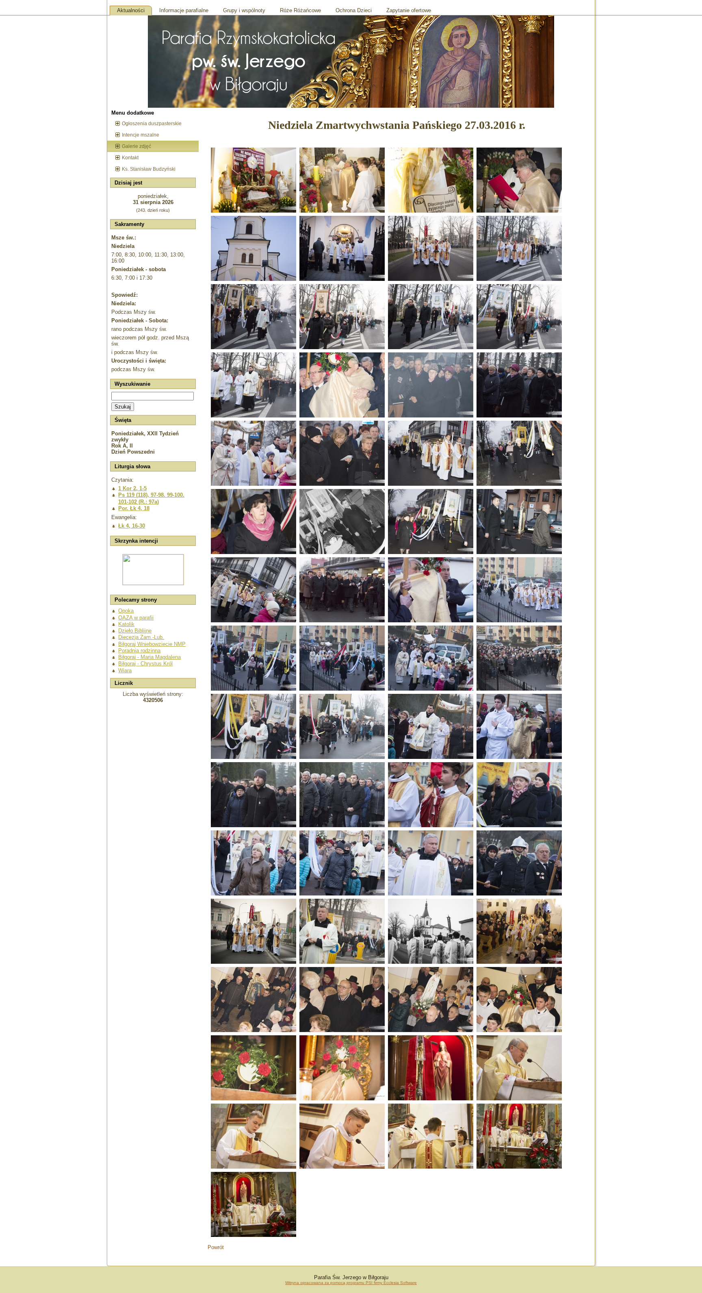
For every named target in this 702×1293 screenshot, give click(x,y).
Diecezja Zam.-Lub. (141, 637)
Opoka (126, 611)
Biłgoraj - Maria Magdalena (149, 657)
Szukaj (123, 407)
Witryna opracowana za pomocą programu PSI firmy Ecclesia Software (351, 1282)
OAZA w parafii (136, 618)
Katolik (126, 624)
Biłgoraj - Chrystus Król (145, 664)
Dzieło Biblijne (135, 631)
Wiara (125, 670)
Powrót (216, 1247)
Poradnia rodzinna (139, 651)
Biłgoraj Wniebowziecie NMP (152, 644)
